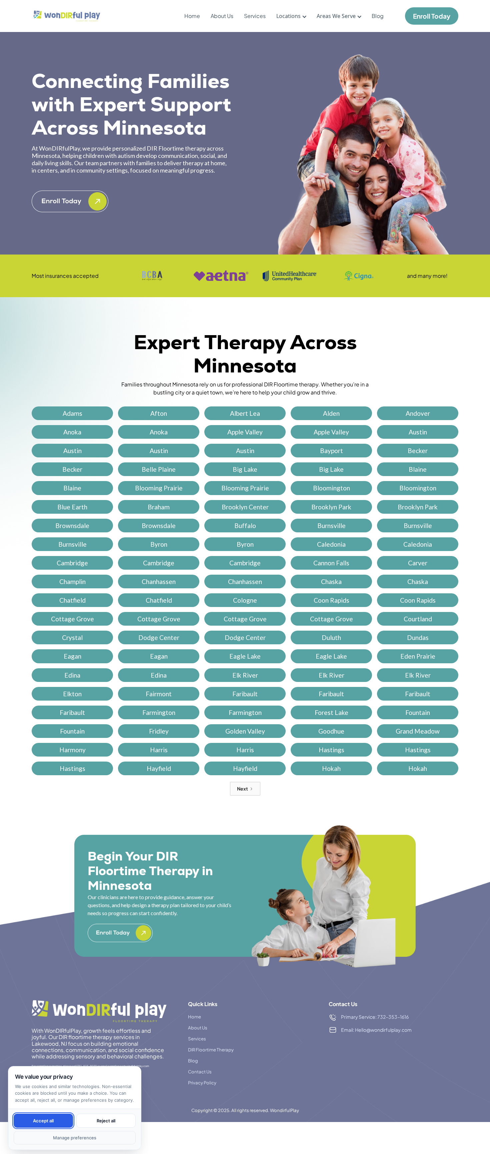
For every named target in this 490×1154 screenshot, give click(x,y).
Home (192, 15)
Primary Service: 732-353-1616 (375, 1017)
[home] (67, 16)
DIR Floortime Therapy (211, 1049)
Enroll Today (431, 16)
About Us (222, 15)
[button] (288, 16)
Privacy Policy (202, 1082)
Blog (378, 15)
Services (255, 15)
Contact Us (200, 1071)
